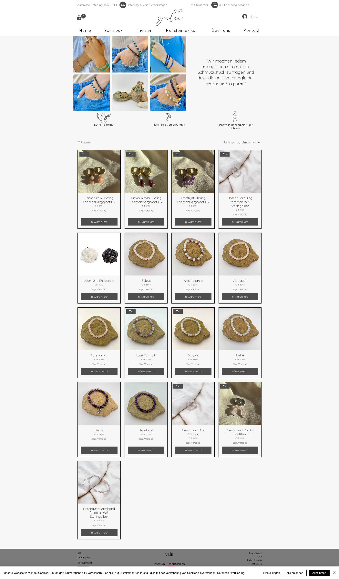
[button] (81, 17)
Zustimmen (319, 573)
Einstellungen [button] (271, 573)
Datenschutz (84, 557)
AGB (79, 553)
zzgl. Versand (99, 210)
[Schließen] (334, 573)
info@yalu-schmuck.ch (169, 564)
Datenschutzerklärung (230, 573)
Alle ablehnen (294, 573)
